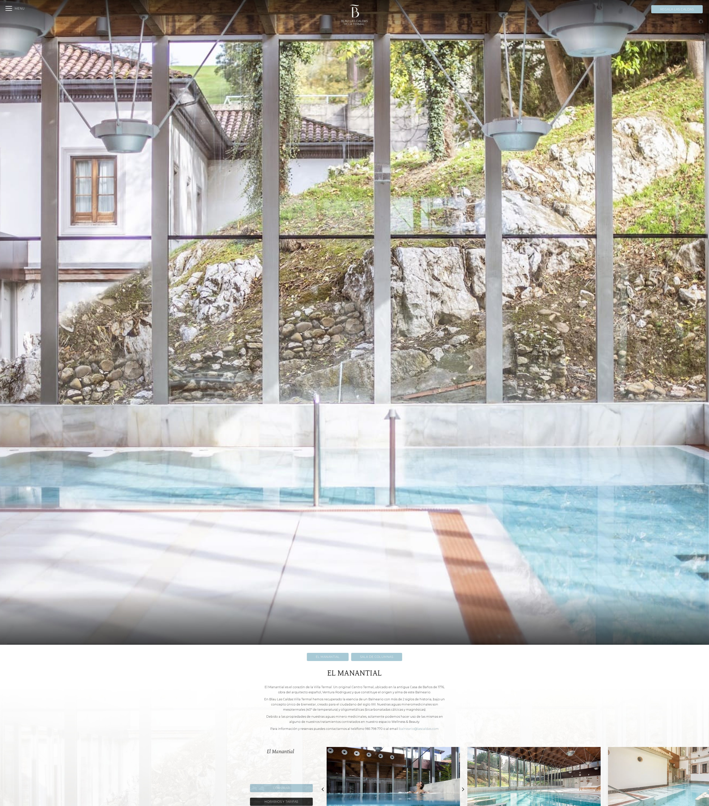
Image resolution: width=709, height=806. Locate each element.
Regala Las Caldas (677, 9)
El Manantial (328, 657)
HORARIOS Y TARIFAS (281, 801)
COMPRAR (281, 788)
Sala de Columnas (376, 657)
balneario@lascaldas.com (419, 729)
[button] (322, 789)
